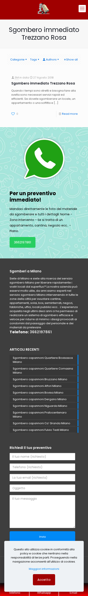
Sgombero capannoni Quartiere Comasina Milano (43, 371)
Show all (72, 59)
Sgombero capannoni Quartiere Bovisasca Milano (43, 360)
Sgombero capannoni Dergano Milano (40, 399)
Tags (33, 59)
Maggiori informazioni (44, 569)
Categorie (17, 59)
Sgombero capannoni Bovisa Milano (38, 393)
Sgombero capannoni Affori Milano (37, 386)
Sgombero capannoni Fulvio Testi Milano (41, 430)
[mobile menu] (82, 8)
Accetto (44, 579)
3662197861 (22, 242)
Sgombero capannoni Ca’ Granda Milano (41, 423)
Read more (70, 114)
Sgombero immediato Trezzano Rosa (43, 83)
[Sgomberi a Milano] (44, 8)
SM (17, 77)
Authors (51, 59)
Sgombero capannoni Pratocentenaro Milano (40, 414)
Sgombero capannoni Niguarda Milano (40, 406)
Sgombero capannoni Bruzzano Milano (40, 379)
